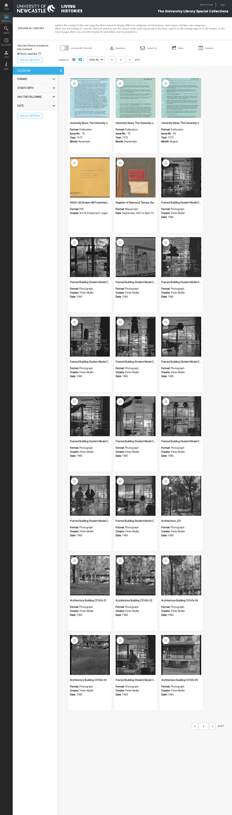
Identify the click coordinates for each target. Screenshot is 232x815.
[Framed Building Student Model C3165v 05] (136, 416)
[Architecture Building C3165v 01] (90, 575)
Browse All (6, 21)
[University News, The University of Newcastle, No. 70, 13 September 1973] (136, 98)
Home (6, 9)
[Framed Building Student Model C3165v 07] (181, 337)
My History (6, 45)
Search (6, 33)
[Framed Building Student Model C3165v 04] (181, 416)
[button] (148, 48)
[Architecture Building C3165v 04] (181, 575)
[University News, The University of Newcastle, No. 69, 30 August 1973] (181, 98)
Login (6, 57)
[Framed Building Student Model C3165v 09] (90, 337)
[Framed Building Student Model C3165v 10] (181, 257)
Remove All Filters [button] (30, 59)
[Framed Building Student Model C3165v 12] (90, 257)
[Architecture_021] (181, 496)
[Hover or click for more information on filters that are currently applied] (39, 53)
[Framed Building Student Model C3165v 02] (136, 496)
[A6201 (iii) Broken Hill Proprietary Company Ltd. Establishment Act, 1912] (90, 177)
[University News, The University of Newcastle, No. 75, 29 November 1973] (90, 98)
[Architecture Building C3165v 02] (136, 575)
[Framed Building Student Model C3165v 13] (181, 177)
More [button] (6, 69)
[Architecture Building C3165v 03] (90, 655)
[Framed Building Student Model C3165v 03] (90, 496)
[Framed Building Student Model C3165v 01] (136, 655)
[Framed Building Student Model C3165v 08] (136, 337)
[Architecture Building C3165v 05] (181, 655)
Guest (210, 4)
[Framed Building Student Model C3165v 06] (90, 416)
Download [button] (117, 48)
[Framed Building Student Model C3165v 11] (136, 257)
